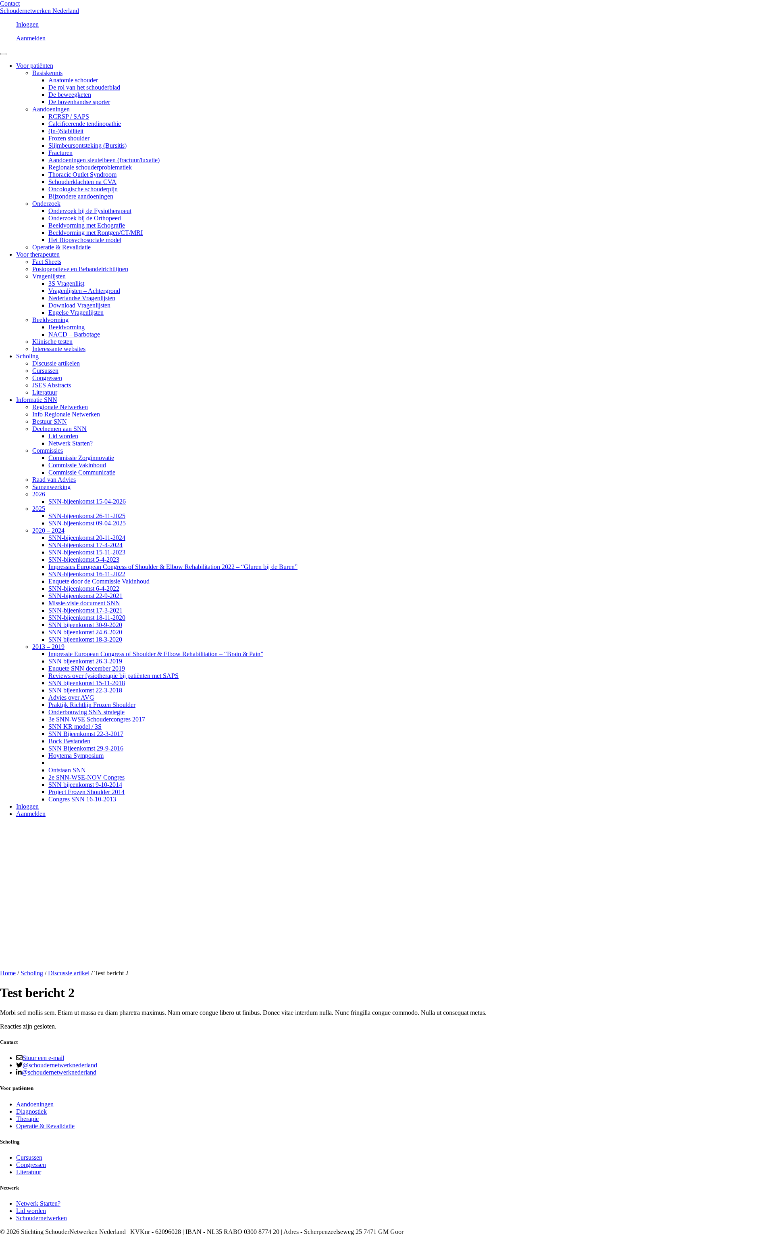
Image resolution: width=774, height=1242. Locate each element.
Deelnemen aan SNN (59, 428)
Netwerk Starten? (70, 443)
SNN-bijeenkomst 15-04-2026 (87, 501)
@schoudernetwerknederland (60, 1065)
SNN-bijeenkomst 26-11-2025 (86, 515)
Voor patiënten (34, 65)
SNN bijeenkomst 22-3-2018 (85, 690)
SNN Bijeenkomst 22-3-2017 (85, 733)
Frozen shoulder (68, 138)
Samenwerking (51, 486)
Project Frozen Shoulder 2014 (86, 791)
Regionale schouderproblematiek (90, 167)
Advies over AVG (71, 697)
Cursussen (45, 370)
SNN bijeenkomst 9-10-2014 (85, 784)
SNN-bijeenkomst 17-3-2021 (85, 610)
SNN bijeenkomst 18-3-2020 (85, 639)
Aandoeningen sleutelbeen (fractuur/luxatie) (104, 160)
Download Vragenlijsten (79, 305)
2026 (38, 494)
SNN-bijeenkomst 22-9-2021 (85, 595)
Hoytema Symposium (76, 755)
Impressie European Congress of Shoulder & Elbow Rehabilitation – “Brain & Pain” (155, 653)
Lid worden (63, 436)
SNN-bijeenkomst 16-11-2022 (86, 574)
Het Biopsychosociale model (84, 239)
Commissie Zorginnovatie (81, 457)
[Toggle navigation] (3, 54)
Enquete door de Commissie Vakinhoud (99, 581)
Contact (10, 3)
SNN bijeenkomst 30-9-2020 (85, 624)
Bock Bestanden (69, 741)
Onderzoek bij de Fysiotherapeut (89, 210)
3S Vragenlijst (66, 283)
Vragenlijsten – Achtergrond (84, 290)
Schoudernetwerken (41, 1218)
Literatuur (44, 392)
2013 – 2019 (48, 646)
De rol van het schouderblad (84, 87)
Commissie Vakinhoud (77, 465)
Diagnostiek (31, 1111)
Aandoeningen (51, 109)
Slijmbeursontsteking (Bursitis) (87, 145)
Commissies (47, 450)
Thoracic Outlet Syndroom (82, 174)
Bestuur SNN (49, 421)
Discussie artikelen (56, 363)
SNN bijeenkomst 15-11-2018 (86, 683)
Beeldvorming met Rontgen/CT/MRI (95, 232)
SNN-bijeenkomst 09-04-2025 (87, 523)
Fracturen (60, 152)
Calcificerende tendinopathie (84, 123)
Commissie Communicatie (81, 472)
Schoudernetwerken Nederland (39, 10)
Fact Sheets (46, 261)
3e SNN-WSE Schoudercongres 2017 (96, 719)
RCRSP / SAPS (68, 116)
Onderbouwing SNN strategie (86, 712)
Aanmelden (31, 38)
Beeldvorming (50, 319)
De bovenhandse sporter (79, 101)
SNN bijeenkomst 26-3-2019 (85, 661)
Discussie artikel (68, 973)
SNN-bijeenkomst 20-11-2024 (86, 537)
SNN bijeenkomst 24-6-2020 (85, 632)
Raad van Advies (54, 479)
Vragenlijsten (49, 276)
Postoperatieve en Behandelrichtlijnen (80, 269)
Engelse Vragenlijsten (76, 312)
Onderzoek (46, 203)
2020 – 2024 (48, 530)
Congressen (47, 377)
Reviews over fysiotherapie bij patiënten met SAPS (113, 675)
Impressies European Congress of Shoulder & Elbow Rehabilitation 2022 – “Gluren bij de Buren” (173, 566)
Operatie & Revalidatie (61, 247)
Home (8, 973)
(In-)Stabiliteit (65, 131)
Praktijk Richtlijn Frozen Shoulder (91, 704)
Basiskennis (47, 72)
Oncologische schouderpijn (83, 189)
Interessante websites (58, 348)
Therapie (27, 1118)
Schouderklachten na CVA (82, 181)
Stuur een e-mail (43, 1057)
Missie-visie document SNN (84, 603)
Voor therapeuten (38, 254)
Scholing (27, 356)
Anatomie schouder (73, 80)
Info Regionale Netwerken (66, 414)
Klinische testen (52, 341)
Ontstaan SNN (67, 770)
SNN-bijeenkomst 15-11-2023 (86, 552)
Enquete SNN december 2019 (86, 668)
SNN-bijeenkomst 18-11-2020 (86, 617)
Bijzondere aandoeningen (80, 196)
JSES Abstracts (51, 385)
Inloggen (27, 24)
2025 (38, 508)
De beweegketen (69, 94)
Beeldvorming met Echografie (86, 225)
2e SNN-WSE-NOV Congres (86, 777)
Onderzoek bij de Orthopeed (84, 218)
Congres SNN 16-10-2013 (82, 799)
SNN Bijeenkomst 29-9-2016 (85, 748)
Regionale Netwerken (60, 407)
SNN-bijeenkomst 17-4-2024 (85, 545)
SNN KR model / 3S (75, 726)
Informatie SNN (36, 399)
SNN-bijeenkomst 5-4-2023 (83, 559)
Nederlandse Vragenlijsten (81, 298)
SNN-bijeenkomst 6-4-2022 (83, 588)
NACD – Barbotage (74, 334)
